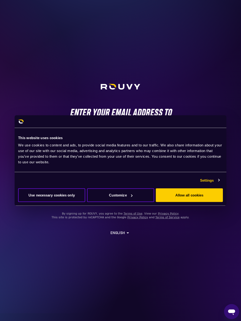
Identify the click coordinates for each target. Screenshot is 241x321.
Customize (118, 195)
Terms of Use (133, 213)
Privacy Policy (168, 213)
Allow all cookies (189, 195)
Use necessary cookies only (51, 195)
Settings (207, 180)
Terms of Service (167, 217)
